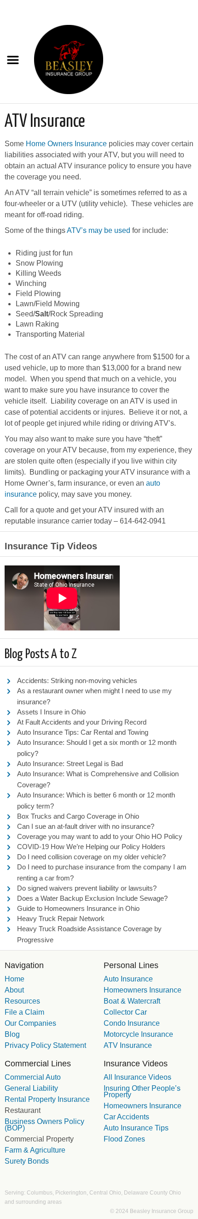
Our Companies (30, 1023)
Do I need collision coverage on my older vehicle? (91, 857)
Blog (12, 1034)
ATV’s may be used (98, 230)
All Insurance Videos (137, 1077)
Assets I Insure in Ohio (51, 712)
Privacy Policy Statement (45, 1045)
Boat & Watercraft (132, 1001)
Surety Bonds (27, 1161)
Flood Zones (124, 1139)
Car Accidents (126, 1117)
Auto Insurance (128, 979)
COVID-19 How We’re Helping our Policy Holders (91, 846)
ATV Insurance (128, 1045)
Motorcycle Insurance (138, 1034)
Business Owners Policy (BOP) (44, 1125)
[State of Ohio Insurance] (68, 58)
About (14, 990)
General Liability (31, 1088)
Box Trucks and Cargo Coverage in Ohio (78, 816)
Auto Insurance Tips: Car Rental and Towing (82, 732)
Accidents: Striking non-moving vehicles (77, 680)
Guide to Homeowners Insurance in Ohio (78, 908)
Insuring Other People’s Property (142, 1091)
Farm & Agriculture (35, 1150)
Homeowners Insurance (142, 990)
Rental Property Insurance (47, 1099)
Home (14, 979)
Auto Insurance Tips (136, 1128)
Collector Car (125, 1012)
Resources (22, 1001)
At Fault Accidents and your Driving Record (81, 722)
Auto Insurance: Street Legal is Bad (70, 763)
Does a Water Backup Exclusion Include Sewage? (92, 898)
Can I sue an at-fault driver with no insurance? (85, 826)
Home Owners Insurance (66, 144)
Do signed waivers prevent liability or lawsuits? (87, 888)
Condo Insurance (132, 1023)
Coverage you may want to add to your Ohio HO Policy (99, 836)
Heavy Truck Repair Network (61, 918)
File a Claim (24, 1012)
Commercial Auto (33, 1077)
